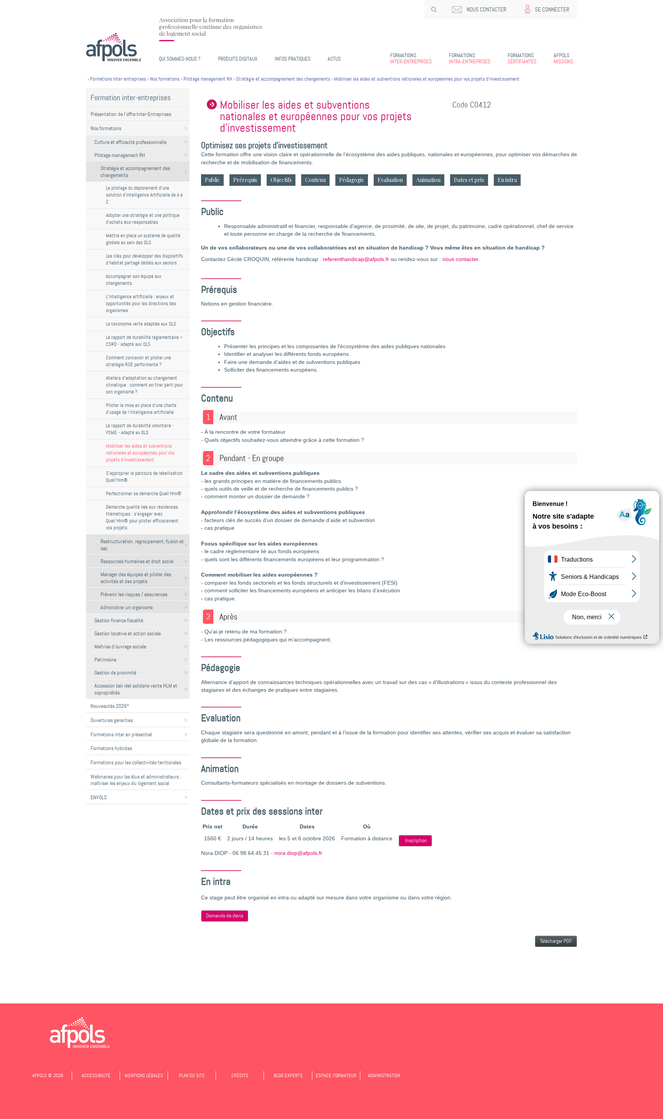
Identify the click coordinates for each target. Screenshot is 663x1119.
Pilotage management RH (119, 155)
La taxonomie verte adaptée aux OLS (141, 324)
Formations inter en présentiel (121, 734)
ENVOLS (99, 797)
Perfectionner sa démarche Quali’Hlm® (143, 493)
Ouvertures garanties (112, 720)
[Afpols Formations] (80, 1032)
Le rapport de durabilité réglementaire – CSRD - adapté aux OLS (144, 340)
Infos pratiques (292, 58)
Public (212, 179)
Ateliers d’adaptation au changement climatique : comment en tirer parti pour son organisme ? (144, 385)
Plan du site (192, 1075)
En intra (507, 179)
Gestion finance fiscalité (118, 620)
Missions (563, 58)
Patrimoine (105, 659)
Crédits (239, 1075)
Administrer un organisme (127, 607)
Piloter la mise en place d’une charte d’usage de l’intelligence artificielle (141, 408)
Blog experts (288, 1075)
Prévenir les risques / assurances (134, 594)
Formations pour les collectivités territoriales (136, 762)
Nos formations (106, 128)
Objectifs (281, 179)
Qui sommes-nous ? (180, 58)
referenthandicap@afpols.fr (356, 259)
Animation (428, 179)
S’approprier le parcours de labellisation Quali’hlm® (144, 476)
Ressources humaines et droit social (137, 561)
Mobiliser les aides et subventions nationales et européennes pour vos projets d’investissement (140, 453)
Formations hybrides (111, 748)
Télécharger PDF (556, 941)
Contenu (315, 179)
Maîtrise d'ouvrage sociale (120, 646)
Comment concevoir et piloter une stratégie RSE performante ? (138, 361)
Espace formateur (336, 1075)
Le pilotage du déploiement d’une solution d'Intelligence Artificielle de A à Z (144, 195)
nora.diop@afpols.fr (298, 853)
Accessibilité (96, 1075)
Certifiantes (522, 58)
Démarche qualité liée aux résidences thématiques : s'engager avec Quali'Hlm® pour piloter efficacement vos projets (142, 517)
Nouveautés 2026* (110, 705)
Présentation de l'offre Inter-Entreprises (131, 114)
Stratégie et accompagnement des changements (135, 172)
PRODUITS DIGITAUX (237, 58)
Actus (334, 58)
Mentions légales (144, 1075)
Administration (384, 1075)
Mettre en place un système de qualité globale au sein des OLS (143, 239)
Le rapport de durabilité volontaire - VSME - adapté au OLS (140, 429)
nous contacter (460, 259)
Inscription (416, 840)
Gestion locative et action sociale (127, 633)
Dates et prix (469, 179)
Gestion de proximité (115, 672)
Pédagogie (351, 179)
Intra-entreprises (469, 58)
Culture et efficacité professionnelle (130, 142)
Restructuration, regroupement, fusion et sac (142, 545)
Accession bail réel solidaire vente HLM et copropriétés (135, 689)
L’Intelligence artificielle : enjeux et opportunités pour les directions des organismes (141, 303)
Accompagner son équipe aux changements (134, 279)
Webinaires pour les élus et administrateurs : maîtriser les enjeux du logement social (136, 780)
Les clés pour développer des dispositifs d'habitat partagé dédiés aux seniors (144, 259)
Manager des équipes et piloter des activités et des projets (136, 578)
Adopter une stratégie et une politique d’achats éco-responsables (143, 218)
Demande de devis (224, 915)
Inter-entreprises (411, 58)
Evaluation (390, 179)
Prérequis (245, 179)
